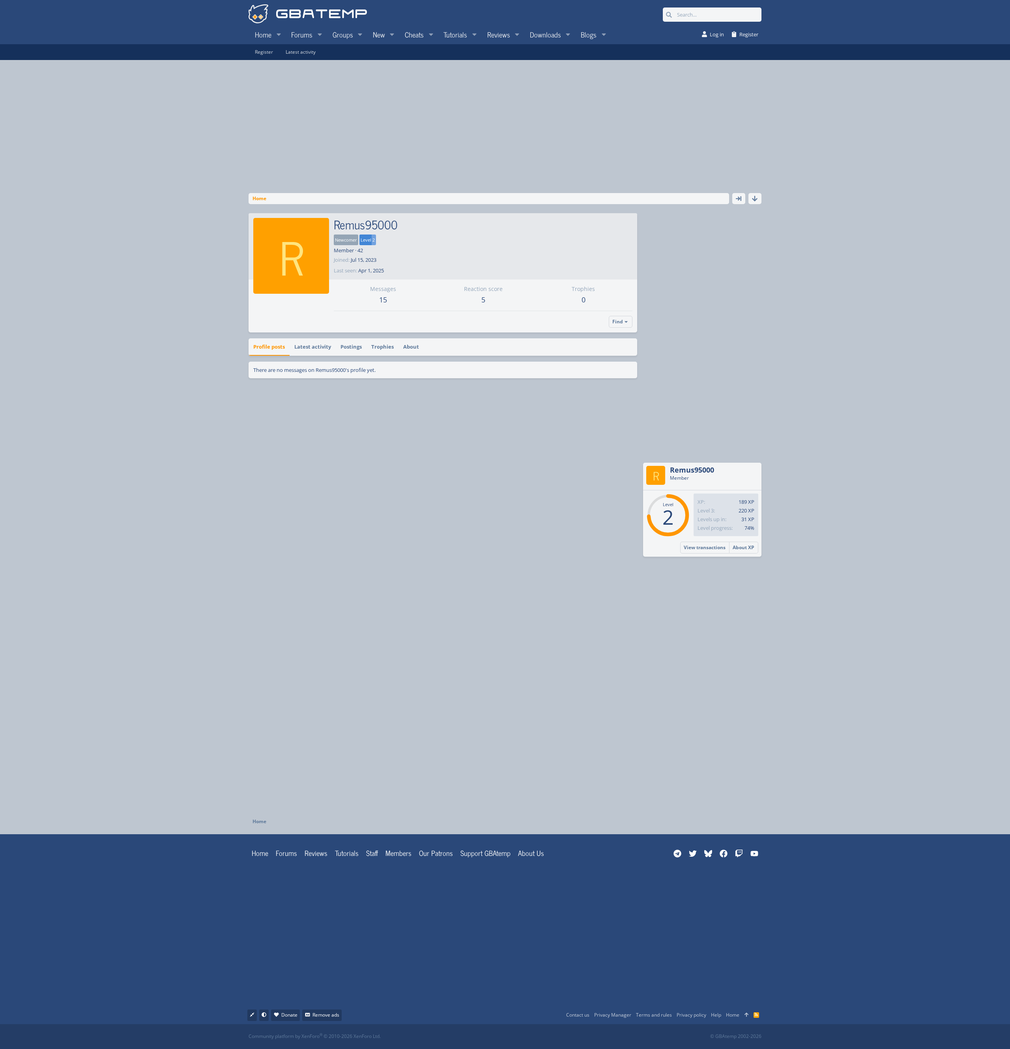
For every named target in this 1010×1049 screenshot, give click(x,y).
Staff (372, 853)
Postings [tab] (351, 346)
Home (260, 853)
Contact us (577, 1014)
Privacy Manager (612, 1014)
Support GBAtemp (485, 853)
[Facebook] (512, 1036)
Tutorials (347, 853)
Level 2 (368, 240)
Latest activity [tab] (312, 346)
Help (716, 1014)
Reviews (316, 853)
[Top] (746, 1015)
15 (383, 299)
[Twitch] (546, 1036)
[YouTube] (581, 1036)
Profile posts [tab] (269, 346)
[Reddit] (529, 1036)
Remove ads (325, 1014)
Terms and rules (654, 1014)
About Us (531, 853)
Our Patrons (436, 853)
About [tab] (411, 346)
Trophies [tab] (382, 346)
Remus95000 (692, 470)
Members (398, 853)
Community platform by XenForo (315, 1036)
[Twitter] (564, 1036)
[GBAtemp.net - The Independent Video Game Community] (308, 14)
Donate (289, 1014)
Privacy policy (691, 1014)
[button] (278, 34)
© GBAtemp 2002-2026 (735, 1036)
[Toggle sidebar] (738, 198)
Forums (286, 853)
